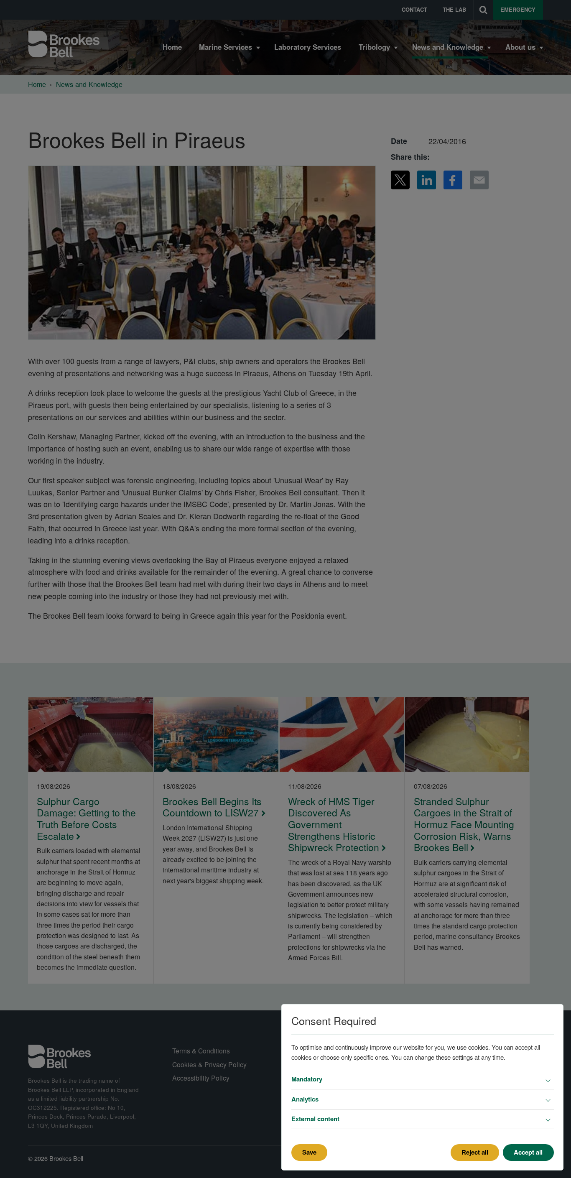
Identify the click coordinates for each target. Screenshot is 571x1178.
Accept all (528, 1152)
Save (309, 1152)
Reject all (474, 1152)
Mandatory (306, 1079)
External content (315, 1118)
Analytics (305, 1099)
